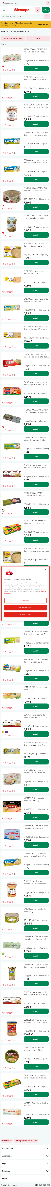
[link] (26, 1141)
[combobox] (22, 16)
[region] (25, 593)
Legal (4, 1163)
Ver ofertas (43, 24)
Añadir (36, 68)
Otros (4, 1178)
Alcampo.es (7, 1156)
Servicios (6, 1171)
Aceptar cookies (25, 614)
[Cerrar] (46, 569)
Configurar (25, 600)
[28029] (38, 10)
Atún (3, 31)
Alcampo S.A (7, 1148)
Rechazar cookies (25, 607)
